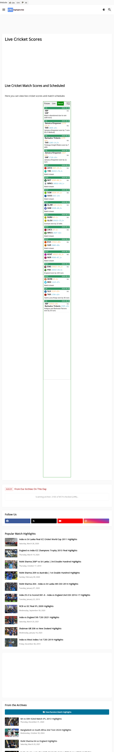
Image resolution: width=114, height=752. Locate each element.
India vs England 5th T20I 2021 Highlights (39, 617)
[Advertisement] (57, 64)
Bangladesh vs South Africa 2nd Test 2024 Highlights (45, 730)
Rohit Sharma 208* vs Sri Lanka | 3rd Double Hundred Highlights (50, 561)
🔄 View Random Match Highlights (57, 712)
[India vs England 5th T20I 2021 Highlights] (11, 620)
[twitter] (44, 521)
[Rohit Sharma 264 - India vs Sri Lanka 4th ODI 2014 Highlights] (11, 587)
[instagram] (96, 521)
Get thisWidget (68, 103)
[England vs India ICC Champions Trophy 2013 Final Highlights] (11, 553)
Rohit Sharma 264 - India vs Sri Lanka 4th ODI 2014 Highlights (48, 584)
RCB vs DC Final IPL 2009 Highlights (36, 606)
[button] (4, 9)
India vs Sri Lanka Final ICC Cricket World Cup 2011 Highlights (48, 539)
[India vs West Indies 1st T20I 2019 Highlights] (11, 642)
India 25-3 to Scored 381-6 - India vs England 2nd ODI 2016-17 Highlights (54, 595)
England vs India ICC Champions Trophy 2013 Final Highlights (48, 550)
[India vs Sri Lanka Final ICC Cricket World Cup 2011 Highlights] (11, 542)
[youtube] (70, 521)
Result (60, 103)
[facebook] (17, 521)
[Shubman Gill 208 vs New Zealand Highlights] (11, 631)
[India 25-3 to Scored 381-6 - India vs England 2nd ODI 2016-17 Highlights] (11, 598)
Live (53, 103)
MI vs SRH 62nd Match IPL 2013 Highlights (41, 718)
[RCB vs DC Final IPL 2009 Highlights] (11, 609)
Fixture (47, 103)
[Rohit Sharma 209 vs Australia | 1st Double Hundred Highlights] (11, 576)
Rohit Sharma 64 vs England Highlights (38, 741)
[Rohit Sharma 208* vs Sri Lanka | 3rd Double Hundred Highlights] (11, 564)
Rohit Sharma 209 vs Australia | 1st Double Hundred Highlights (49, 573)
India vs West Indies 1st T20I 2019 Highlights (41, 639)
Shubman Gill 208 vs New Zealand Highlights (40, 628)
